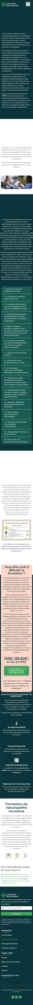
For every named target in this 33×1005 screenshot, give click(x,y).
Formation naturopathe (10, 939)
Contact (5, 970)
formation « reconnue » (17, 881)
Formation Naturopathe (12, 4)
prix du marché (12, 879)
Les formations (7, 935)
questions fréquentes (8, 883)
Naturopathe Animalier (10, 944)
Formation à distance (9, 948)
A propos (5, 966)
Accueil (4, 958)
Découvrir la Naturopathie (11, 962)
